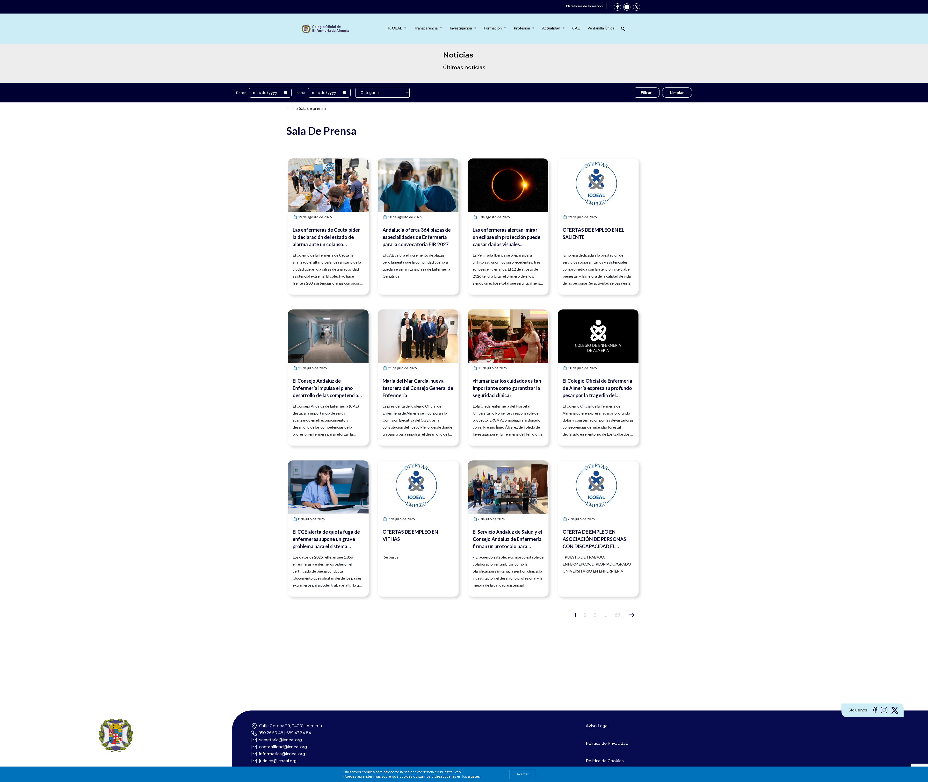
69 (617, 615)
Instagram (627, 7)
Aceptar (523, 774)
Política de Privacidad (607, 743)
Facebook (617, 7)
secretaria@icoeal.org (280, 740)
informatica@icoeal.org (282, 754)
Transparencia (426, 28)
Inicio (291, 108)
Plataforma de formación (584, 6)
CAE (576, 28)
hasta (301, 93)
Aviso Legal (597, 726)
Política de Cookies (605, 761)
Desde (241, 93)
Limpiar (677, 92)
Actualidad (551, 28)
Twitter (636, 7)
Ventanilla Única (600, 28)
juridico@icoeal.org (278, 761)
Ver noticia (360, 161)
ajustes (474, 776)
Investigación (461, 28)
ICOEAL (395, 28)
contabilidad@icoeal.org (283, 747)
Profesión (522, 28)
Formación (493, 28)
